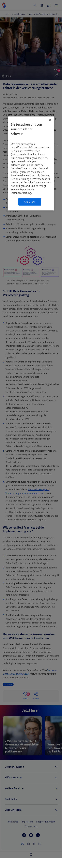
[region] (31, 163)
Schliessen (29, 202)
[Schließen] (50, 120)
